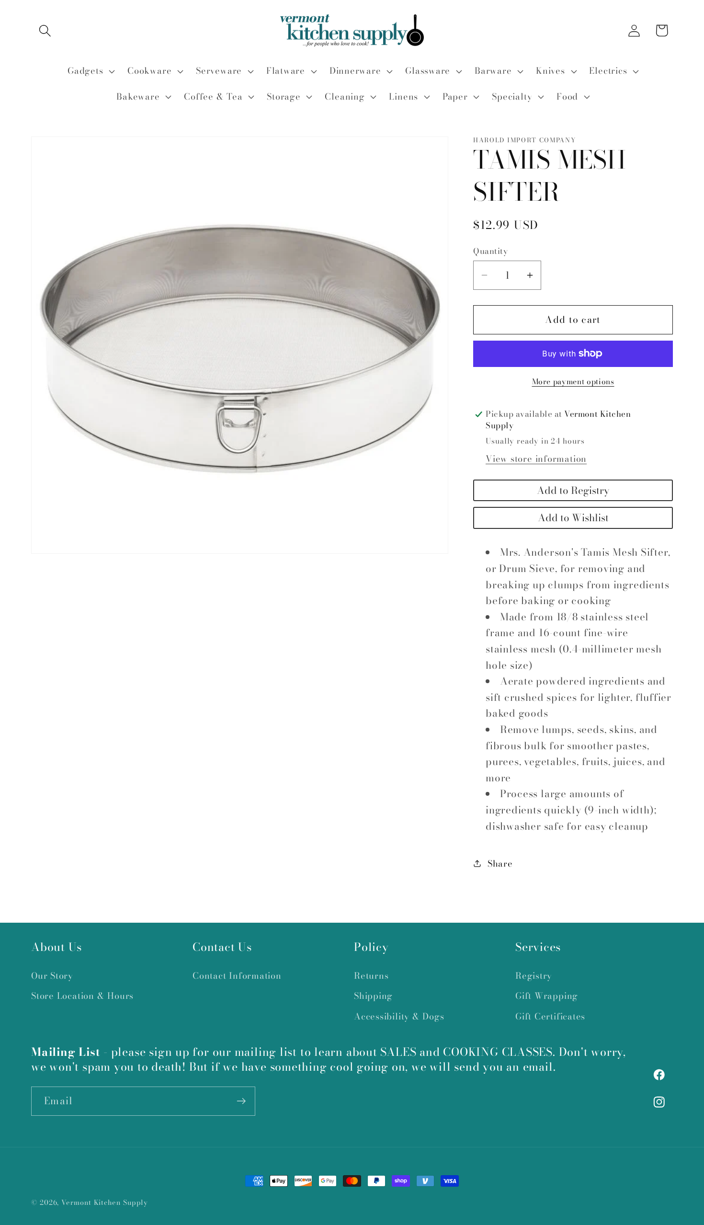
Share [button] (500, 863)
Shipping (373, 995)
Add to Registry (573, 490)
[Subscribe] (241, 1101)
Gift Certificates (550, 1016)
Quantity (490, 251)
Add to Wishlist (573, 517)
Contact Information (237, 975)
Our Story (52, 975)
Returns (371, 975)
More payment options (573, 382)
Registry (533, 975)
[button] (44, 30)
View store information (536, 458)
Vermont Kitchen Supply (104, 1202)
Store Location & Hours (82, 995)
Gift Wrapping (546, 995)
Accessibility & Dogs (399, 1016)
